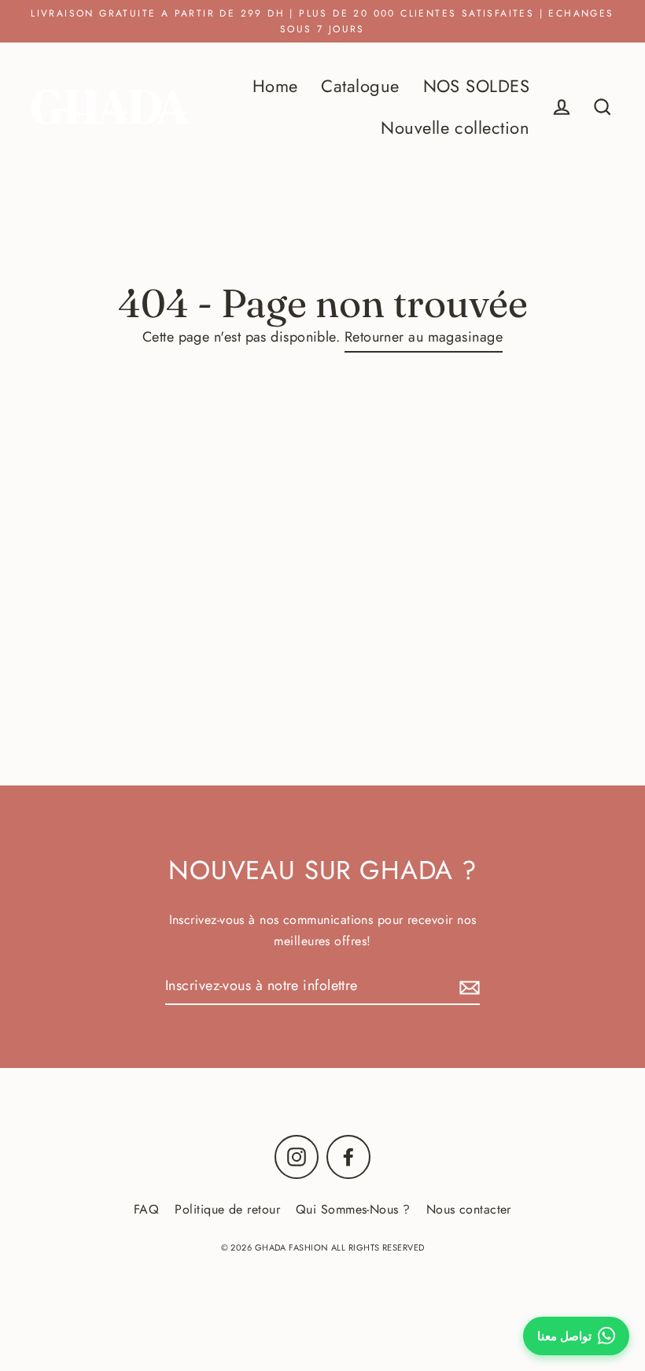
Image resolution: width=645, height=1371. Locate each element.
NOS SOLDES (476, 86)
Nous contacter (468, 1209)
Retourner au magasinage (424, 337)
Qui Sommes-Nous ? (353, 1209)
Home (275, 86)
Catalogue (360, 86)
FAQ (146, 1209)
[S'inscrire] (467, 986)
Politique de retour (227, 1209)
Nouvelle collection (455, 128)
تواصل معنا (564, 1336)
